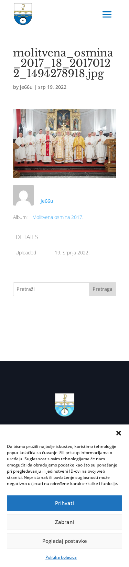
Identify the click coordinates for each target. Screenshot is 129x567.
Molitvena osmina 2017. (57, 217)
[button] (118, 433)
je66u (26, 87)
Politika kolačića (61, 557)
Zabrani (64, 521)
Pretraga (102, 289)
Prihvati (64, 503)
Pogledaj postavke (64, 540)
